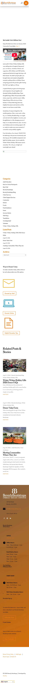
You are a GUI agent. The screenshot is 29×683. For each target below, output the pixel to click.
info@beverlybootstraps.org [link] (14, 509)
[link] (8, 3)
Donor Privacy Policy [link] (8, 654)
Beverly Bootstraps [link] (8, 190)
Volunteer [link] (5, 223)
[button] (26, 3)
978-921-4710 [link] (10, 578)
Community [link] (6, 200)
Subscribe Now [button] (9, 617)
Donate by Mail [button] (9, 293)
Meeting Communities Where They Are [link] (13, 246)
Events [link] (4, 205)
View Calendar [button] (9, 639)
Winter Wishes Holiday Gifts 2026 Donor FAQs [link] (14, 381)
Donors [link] (5, 202)
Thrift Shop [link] (5, 215)
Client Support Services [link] (9, 197)
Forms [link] (4, 210)
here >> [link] (18, 46)
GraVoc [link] (5, 676)
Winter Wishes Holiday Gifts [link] (10, 226)
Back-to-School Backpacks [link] (10, 184)
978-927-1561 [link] (10, 538)
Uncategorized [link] (7, 221)
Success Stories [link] (7, 213)
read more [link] (5, 394)
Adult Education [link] (7, 182)
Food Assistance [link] (7, 208)
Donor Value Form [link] (7, 240)
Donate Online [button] (9, 313)
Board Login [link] (6, 656)
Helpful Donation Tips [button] (11, 333)
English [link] (5, 681)
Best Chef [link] (5, 187)
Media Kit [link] (13, 656)
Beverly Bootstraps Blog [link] (17, 25)
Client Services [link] (7, 195)
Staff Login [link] (18, 654)
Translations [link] (6, 218)
